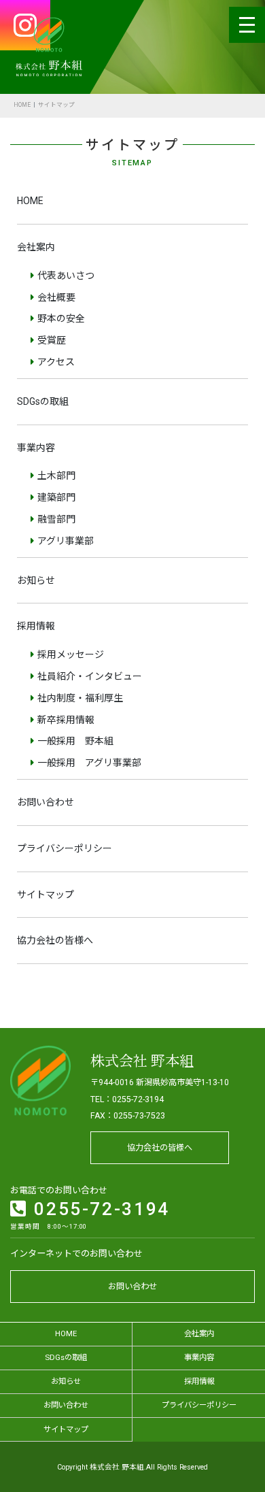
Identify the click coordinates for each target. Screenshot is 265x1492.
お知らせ (36, 580)
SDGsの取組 (43, 401)
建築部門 (56, 497)
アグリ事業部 (65, 540)
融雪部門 (56, 519)
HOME (22, 104)
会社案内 (36, 247)
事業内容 (36, 447)
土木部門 (56, 475)
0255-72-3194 (99, 1209)
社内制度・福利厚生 (80, 698)
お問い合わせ (45, 802)
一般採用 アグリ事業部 (89, 762)
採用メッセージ (70, 654)
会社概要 (56, 297)
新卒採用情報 (65, 719)
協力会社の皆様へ (55, 940)
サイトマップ (45, 894)
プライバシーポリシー (64, 848)
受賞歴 (51, 340)
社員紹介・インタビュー (89, 676)
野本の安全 (61, 318)
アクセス (56, 362)
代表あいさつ (65, 275)
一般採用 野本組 (75, 740)
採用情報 (36, 625)
